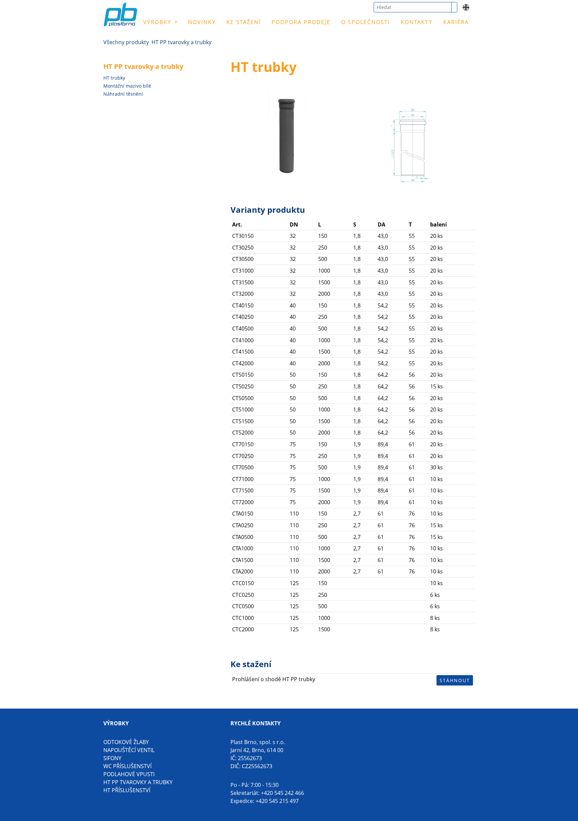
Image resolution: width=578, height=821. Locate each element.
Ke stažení (243, 22)
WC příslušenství (127, 766)
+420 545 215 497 (277, 801)
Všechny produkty (126, 42)
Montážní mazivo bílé (127, 86)
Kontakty (416, 22)
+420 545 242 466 (282, 793)
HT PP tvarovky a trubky (181, 42)
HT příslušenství (126, 790)
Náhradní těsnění (123, 94)
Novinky (202, 22)
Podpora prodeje (301, 22)
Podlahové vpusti (129, 774)
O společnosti (365, 22)
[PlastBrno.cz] (140, 19)
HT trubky (114, 78)
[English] (466, 7)
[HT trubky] (286, 132)
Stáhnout (455, 680)
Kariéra (456, 22)
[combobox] (413, 7)
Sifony (112, 758)
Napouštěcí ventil (129, 750)
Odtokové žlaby (126, 742)
